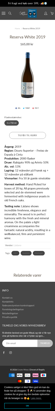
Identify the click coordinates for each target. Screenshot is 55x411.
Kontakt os (7, 297)
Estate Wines (23, 369)
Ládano (17, 245)
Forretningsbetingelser (13, 309)
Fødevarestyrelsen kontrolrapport (18, 305)
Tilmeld (45, 343)
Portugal (39, 253)
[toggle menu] (3, 13)
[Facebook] (3, 352)
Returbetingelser (10, 313)
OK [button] (27, 406)
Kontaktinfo (7, 301)
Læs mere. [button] (36, 398)
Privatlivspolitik (9, 317)
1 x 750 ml (11, 123)
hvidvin (26, 253)
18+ (15, 253)
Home (17, 28)
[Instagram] (10, 352)
